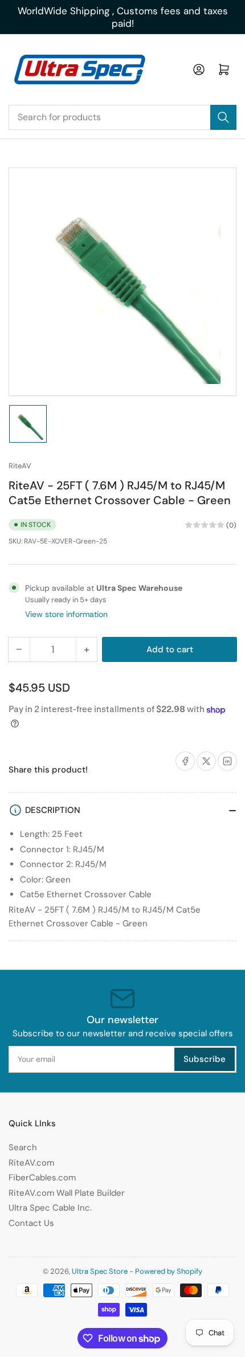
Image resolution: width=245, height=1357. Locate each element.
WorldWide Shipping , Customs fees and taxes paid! (123, 17)
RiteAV (20, 466)
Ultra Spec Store (100, 1271)
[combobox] (122, 117)
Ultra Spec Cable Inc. (50, 1207)
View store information (66, 614)
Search (23, 1147)
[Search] (223, 117)
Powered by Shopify (168, 1271)
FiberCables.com (42, 1177)
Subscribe (204, 1059)
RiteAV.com (31, 1162)
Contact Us (31, 1223)
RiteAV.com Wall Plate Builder (67, 1193)
